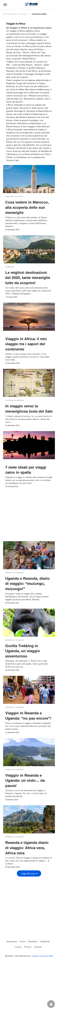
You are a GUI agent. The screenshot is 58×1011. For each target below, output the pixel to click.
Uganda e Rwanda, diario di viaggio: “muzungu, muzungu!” (27, 583)
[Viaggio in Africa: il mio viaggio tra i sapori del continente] (29, 317)
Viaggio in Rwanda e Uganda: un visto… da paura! (25, 780)
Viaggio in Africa (14, 400)
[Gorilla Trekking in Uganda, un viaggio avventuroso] (29, 623)
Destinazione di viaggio (15, 14)
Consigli (10, 267)
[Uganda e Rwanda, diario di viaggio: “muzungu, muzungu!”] (29, 555)
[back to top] (51, 1004)
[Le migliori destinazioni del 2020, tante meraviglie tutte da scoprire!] (29, 249)
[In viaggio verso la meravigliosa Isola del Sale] (29, 383)
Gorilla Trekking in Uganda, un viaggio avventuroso (22, 651)
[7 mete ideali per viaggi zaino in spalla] (29, 445)
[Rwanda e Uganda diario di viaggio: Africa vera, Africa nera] (29, 819)
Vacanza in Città (14, 196)
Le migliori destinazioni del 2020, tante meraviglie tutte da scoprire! (27, 277)
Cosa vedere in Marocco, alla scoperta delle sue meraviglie (27, 207)
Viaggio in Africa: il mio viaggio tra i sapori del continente (26, 344)
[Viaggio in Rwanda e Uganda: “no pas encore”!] (29, 690)
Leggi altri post (28, 873)
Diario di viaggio (14, 573)
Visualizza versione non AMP (42, 956)
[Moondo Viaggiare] (31, 4)
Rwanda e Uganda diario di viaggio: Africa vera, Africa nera (27, 847)
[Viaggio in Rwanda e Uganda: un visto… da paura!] (29, 752)
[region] (29, 513)
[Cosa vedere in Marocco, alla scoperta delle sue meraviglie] (29, 179)
